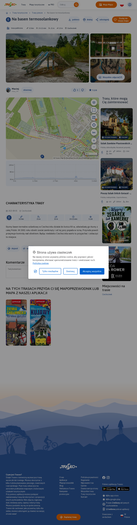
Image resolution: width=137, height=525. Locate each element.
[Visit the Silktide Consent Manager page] (35, 271)
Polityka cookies (41, 263)
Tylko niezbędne (50, 271)
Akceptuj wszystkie (92, 271)
